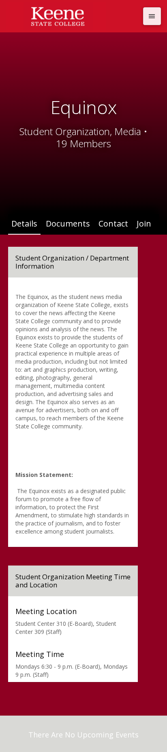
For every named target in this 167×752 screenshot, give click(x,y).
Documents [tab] (68, 223)
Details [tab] (24, 223)
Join (144, 223)
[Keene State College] (72, 16)
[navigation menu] (152, 16)
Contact (113, 223)
